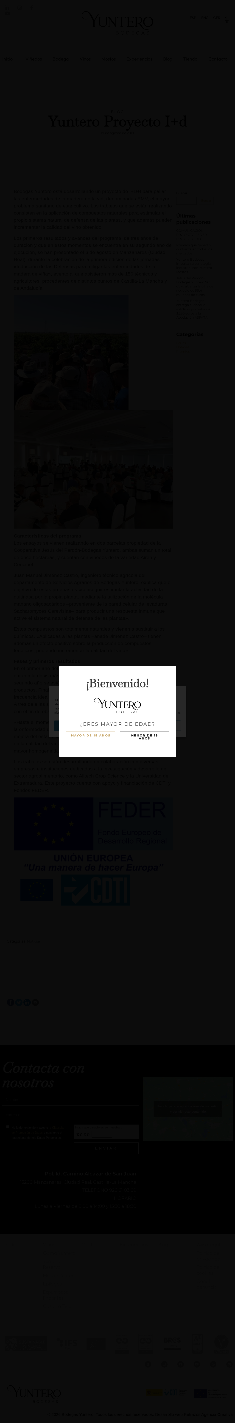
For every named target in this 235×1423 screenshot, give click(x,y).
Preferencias (160, 726)
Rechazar (117, 726)
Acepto (74, 726)
